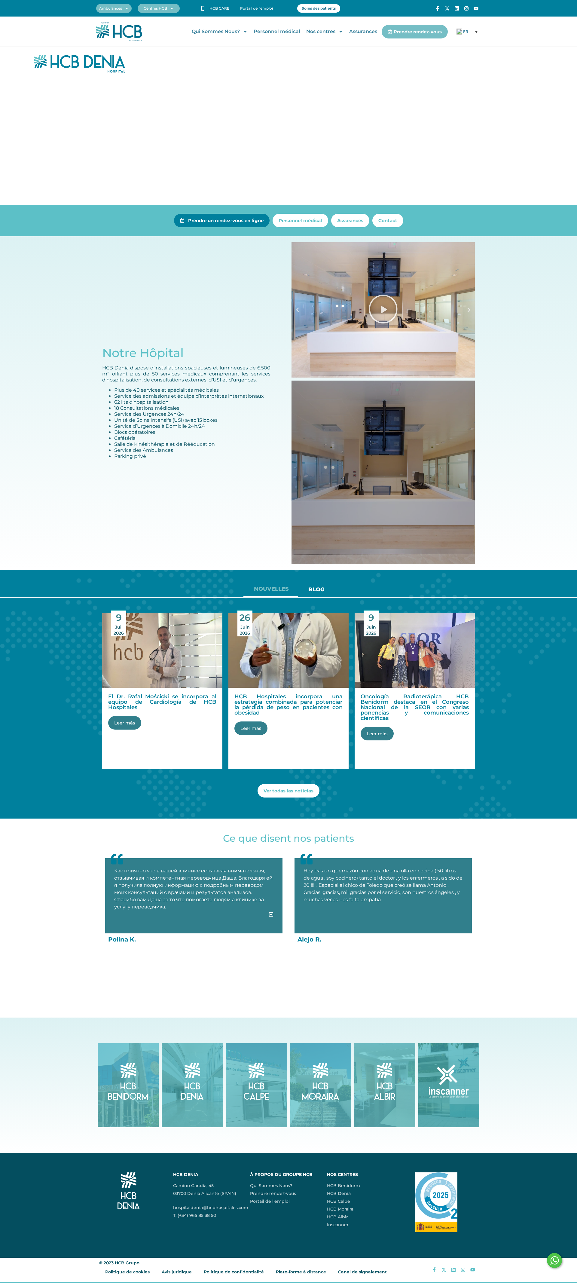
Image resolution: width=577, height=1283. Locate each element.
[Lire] (383, 310)
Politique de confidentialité (234, 1272)
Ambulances (110, 8)
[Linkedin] (457, 8)
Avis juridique (177, 1272)
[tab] (270, 591)
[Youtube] (476, 8)
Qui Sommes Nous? (216, 31)
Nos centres (320, 31)
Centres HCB (155, 8)
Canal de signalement (362, 1272)
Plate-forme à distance (301, 1272)
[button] (298, 310)
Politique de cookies (127, 1272)
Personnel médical (277, 31)
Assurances (363, 31)
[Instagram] (466, 8)
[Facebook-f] (437, 8)
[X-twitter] (447, 8)
